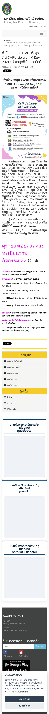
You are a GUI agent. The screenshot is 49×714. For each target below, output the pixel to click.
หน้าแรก (7, 39)
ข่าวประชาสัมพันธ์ (14, 360)
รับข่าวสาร (40, 646)
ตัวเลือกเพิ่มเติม (21, 692)
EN (45, 26)
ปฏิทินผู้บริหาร (12, 409)
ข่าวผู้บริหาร (11, 384)
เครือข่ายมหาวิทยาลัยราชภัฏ (15, 630)
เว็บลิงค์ (6, 627)
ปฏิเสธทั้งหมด (24, 706)
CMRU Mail (33, 26)
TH (40, 26)
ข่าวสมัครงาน (12, 372)
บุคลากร (9, 403)
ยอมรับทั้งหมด (24, 699)
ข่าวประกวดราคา (13, 366)
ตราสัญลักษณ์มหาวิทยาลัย (14, 623)
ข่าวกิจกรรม (11, 378)
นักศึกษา (9, 397)
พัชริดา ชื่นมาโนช (25, 66)
